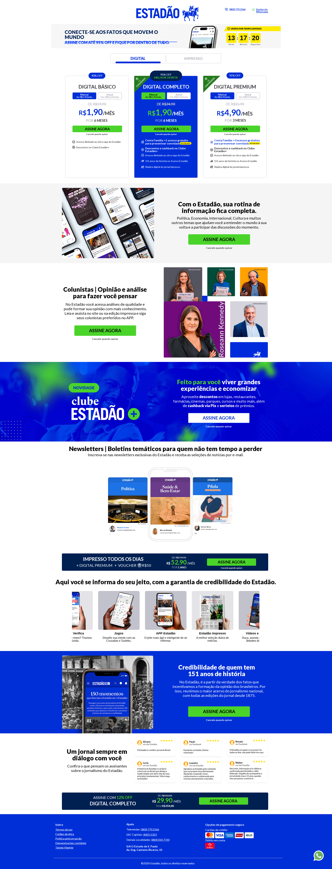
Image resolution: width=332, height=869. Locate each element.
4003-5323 (150, 834)
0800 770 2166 (150, 829)
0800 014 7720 (160, 839)
